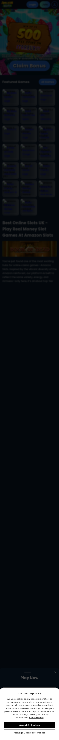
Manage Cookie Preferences (29, 732)
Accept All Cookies (29, 724)
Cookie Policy (36, 717)
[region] (29, 714)
